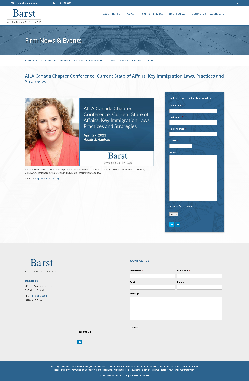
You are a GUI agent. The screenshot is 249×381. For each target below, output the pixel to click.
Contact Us (199, 14)
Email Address (177, 129)
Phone (173, 140)
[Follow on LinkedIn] (237, 3)
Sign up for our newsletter (183, 206)
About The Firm (111, 14)
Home (28, 60)
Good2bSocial (142, 375)
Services (158, 14)
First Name (176, 105)
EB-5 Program (177, 14)
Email (134, 282)
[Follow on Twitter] (171, 224)
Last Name (176, 117)
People (130, 14)
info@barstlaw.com (27, 3)
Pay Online (215, 14)
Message (174, 152)
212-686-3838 (64, 3)
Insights (145, 14)
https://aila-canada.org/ (47, 178)
